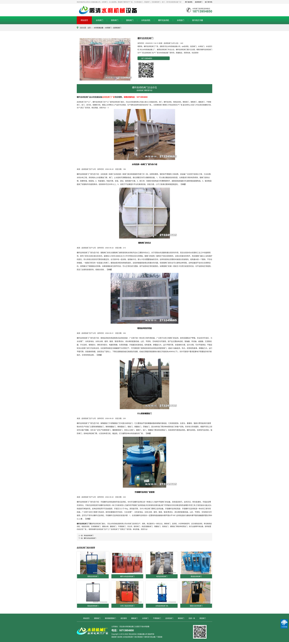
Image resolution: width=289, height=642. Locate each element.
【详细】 (183, 184)
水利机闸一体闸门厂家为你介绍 (144, 164)
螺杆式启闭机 (163, 20)
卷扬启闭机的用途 (144, 328)
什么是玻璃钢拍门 (144, 413)
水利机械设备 (98, 27)
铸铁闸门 (114, 20)
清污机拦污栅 (197, 20)
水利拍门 (180, 20)
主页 (89, 27)
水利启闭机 (145, 20)
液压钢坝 (123, 618)
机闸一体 (192, 618)
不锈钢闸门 (157, 618)
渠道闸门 (202, 618)
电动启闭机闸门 (88, 535)
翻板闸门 (134, 618)
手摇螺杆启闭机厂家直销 (144, 492)
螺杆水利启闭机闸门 (90, 538)
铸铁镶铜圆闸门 (110, 618)
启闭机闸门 (117, 27)
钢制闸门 (129, 20)
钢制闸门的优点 (144, 242)
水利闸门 (99, 20)
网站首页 (84, 20)
